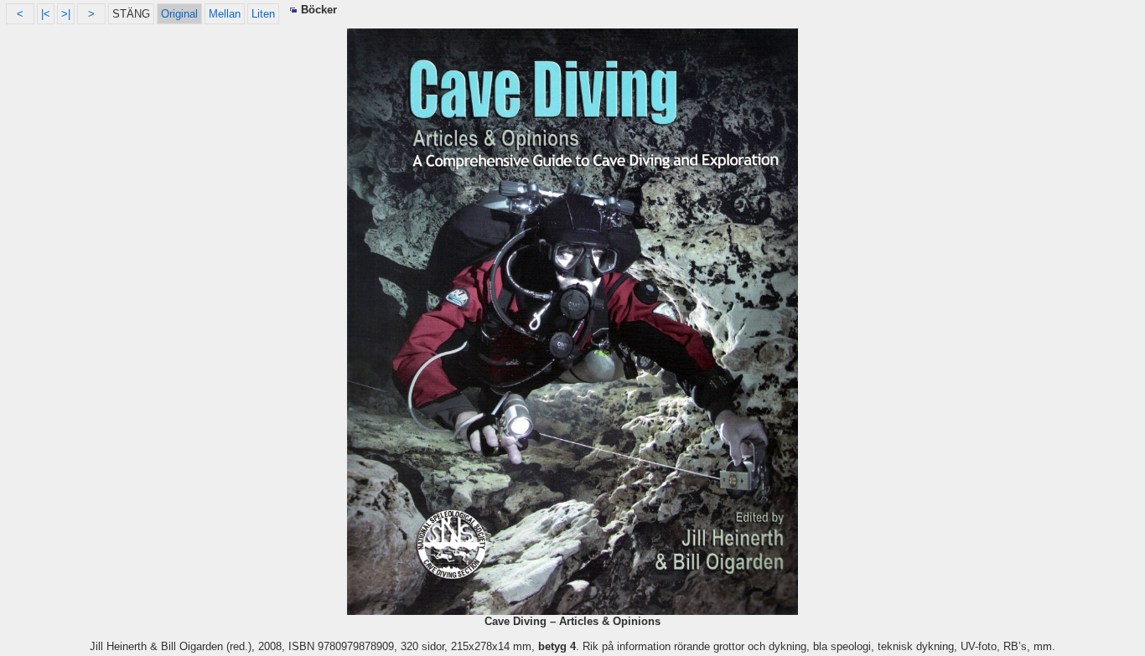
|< (45, 14)
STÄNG (131, 14)
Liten (263, 14)
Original (179, 14)
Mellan (225, 14)
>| (65, 14)
